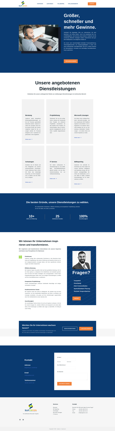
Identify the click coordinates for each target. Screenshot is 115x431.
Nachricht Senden (64, 383)
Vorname (59, 361)
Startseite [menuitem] (40, 3)
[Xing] (23, 420)
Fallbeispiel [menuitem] (61, 3)
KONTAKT (92, 3)
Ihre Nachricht (60, 371)
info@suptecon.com (83, 412)
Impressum (63, 428)
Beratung (55, 407)
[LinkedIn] (20, 420)
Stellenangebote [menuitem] (73, 3)
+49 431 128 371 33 (83, 409)
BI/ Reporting (56, 409)
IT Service (55, 414)
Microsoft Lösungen (57, 412)
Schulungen (55, 410)
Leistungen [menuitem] (50, 3)
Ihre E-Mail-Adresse (61, 364)
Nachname (69, 361)
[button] (71, 61)
